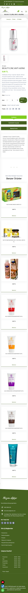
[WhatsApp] (2, 590)
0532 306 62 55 (9, 1)
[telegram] (7, 4)
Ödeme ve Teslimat (6, 540)
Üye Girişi (20, 4)
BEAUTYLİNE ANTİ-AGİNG (13, 105)
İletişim (3, 537)
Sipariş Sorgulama (19, 1)
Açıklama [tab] (13, 117)
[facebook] (4, 4)
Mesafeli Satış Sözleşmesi (7, 542)
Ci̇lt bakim (19, 19)
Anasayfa (9, 19)
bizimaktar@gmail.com (9, 510)
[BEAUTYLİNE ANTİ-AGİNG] (14, 53)
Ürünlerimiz (4, 532)
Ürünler (13, 19)
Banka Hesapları (5, 535)
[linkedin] (11, 4)
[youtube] (14, 4)
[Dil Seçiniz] (2, 582)
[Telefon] (2, 586)
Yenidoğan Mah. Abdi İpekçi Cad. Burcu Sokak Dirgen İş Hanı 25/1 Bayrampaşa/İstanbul (15, 514)
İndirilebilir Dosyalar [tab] (14, 123)
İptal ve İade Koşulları (6, 545)
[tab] (4, 58)
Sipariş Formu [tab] (14, 128)
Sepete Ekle (22, 100)
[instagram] (9, 4)
